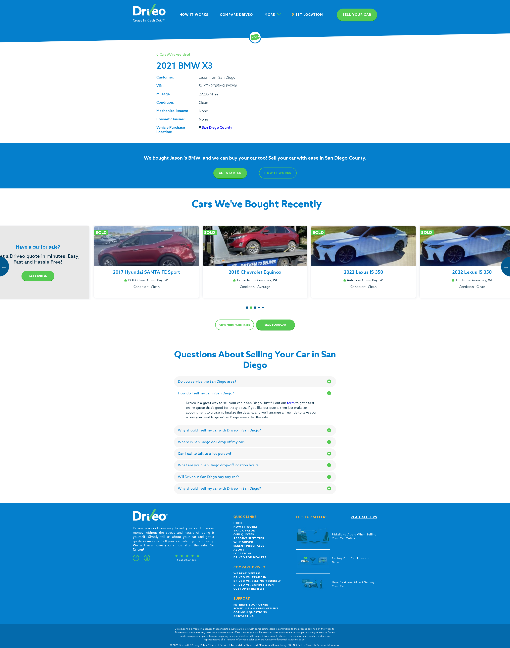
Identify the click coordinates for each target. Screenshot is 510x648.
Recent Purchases (248, 546)
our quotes (243, 534)
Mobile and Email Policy (273, 645)
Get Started (230, 173)
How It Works (277, 173)
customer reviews (249, 588)
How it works (245, 526)
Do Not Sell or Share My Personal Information (314, 645)
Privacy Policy (199, 645)
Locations (242, 553)
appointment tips (248, 538)
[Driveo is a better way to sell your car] (149, 520)
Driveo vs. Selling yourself (257, 581)
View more (234, 325)
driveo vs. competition (253, 584)
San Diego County (216, 127)
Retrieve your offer (250, 604)
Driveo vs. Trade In (250, 577)
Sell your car (357, 14)
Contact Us (243, 616)
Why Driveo (243, 542)
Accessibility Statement (244, 645)
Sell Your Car (275, 325)
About (239, 549)
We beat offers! (246, 573)
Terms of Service (218, 645)
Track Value (244, 530)
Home (237, 523)
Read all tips (364, 517)
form (291, 403)
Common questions (250, 612)
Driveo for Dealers (250, 557)
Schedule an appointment (256, 608)
